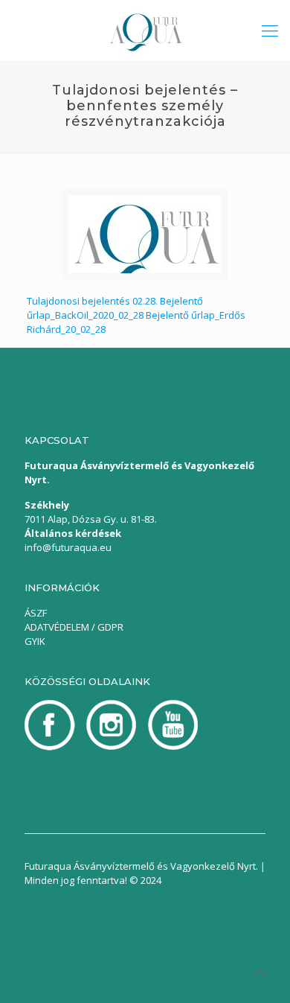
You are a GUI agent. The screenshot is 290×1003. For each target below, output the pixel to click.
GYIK (35, 641)
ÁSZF (36, 613)
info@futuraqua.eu (68, 547)
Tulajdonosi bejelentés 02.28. (92, 301)
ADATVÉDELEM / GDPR (74, 627)
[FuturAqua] (145, 29)
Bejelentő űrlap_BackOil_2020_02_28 (115, 308)
